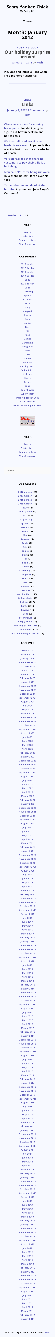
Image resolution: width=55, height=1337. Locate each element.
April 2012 (27, 1259)
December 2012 (27, 1228)
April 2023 (27, 748)
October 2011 (27, 1283)
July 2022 (27, 780)
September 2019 (27, 910)
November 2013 (27, 1185)
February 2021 (27, 847)
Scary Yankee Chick (27, 7)
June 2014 (27, 1157)
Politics (27, 374)
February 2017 (27, 1031)
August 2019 (28, 913)
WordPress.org (27, 244)
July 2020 (27, 874)
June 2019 (27, 921)
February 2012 (27, 1267)
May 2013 (27, 1208)
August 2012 (28, 1244)
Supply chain (27, 393)
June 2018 (27, 968)
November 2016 (27, 1043)
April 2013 (27, 1212)
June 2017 (27, 1016)
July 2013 (27, 1200)
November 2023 (27, 721)
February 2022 (27, 800)
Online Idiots (27, 370)
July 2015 (27, 1106)
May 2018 (27, 972)
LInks (27, 104)
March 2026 (27, 654)
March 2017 (27, 1028)
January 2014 (27, 1177)
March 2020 (27, 890)
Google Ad (27, 346)
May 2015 (27, 1114)
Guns (27, 350)
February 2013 (27, 1220)
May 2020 (27, 882)
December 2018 (27, 945)
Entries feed (27, 236)
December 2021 (27, 807)
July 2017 (27, 1012)
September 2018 (27, 957)
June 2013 (27, 1204)
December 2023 (27, 717)
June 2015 (27, 1110)
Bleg (27, 307)
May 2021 (27, 835)
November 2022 (27, 764)
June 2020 (27, 878)
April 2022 (27, 792)
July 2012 (27, 1248)
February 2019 (27, 937)
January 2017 (27, 1035)
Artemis (27, 299)
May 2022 (27, 788)
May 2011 (27, 1303)
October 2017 (27, 1000)
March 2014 (27, 1169)
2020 (27, 279)
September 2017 (27, 1004)
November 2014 (27, 1138)
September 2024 (27, 697)
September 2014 (27, 1145)
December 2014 (27, 1134)
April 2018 (27, 976)
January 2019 (27, 941)
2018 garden (27, 271)
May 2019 (27, 925)
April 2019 (27, 929)
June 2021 (27, 831)
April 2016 (27, 1071)
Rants (27, 378)
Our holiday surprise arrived (27, 54)
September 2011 (27, 1287)
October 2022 (27, 768)
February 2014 (27, 1173)
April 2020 (27, 886)
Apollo (27, 295)
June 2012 (27, 1252)
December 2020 (27, 855)
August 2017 (28, 1008)
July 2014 (27, 1153)
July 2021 (27, 827)
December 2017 (27, 992)
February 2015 (27, 1126)
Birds (27, 303)
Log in (27, 232)
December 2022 (27, 760)
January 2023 (27, 756)
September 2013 (27, 1193)
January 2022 (27, 803)
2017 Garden (28, 267)
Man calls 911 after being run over (26, 172)
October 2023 (27, 725)
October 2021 (27, 815)
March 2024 (27, 713)
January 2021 (27, 851)
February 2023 (27, 752)
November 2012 (27, 1232)
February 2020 (27, 894)
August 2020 (28, 870)
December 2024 (27, 685)
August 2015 (28, 1102)
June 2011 (27, 1299)
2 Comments (36, 110)
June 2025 (27, 670)
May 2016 (27, 1067)
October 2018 (27, 953)
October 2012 (27, 1236)
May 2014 (27, 1161)
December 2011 (27, 1275)
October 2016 (27, 1047)
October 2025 (27, 666)
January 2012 (27, 1271)
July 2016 (27, 1059)
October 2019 (27, 906)
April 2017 (27, 1024)
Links (27, 99)
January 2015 (27, 1130)
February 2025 (27, 678)
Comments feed (27, 240)
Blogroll (27, 311)
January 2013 (27, 1224)
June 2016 (27, 1063)
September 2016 (27, 1051)
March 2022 (27, 796)
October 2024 (27, 693)
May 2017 (27, 1020)
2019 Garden (28, 275)
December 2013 (27, 1181)
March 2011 (27, 1311)
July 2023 (27, 737)
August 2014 (28, 1149)
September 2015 (27, 1098)
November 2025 (27, 662)
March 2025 (27, 674)
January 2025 (27, 682)
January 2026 (27, 658)
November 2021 (27, 811)
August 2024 (28, 701)
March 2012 (27, 1263)
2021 (27, 287)
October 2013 (27, 1189)
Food (27, 334)
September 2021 (27, 819)
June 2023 (27, 740)
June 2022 (27, 784)
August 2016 (28, 1055)
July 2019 (27, 917)
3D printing (27, 291)
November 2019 (27, 902)
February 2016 (27, 1079)
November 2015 (27, 1090)
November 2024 (27, 689)
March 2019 (27, 933)
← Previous (11, 215)
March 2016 (27, 1075)
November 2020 (27, 858)
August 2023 (28, 733)
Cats (27, 319)
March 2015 (27, 1122)
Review (27, 382)
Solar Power (27, 389)
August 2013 (28, 1196)
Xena (47, 1332)
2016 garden (27, 264)
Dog (27, 326)
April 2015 (27, 1118)
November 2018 (27, 949)
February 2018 (27, 984)
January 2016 (27, 1083)
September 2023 (27, 729)
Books (27, 315)
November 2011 (27, 1279)
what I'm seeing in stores (28, 405)
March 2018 (27, 980)
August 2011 (28, 1291)
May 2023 (27, 744)
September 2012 (27, 1240)
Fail (27, 330)
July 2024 (27, 705)
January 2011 (27, 1318)
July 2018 (27, 965)
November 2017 (27, 996)
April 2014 (27, 1165)
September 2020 (27, 866)
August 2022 (28, 776)
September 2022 (27, 772)
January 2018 (27, 988)
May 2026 (27, 650)
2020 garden (27, 283)
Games (27, 338)
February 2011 (27, 1314)
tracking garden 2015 (27, 397)
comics (27, 322)
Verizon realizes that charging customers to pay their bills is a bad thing (25, 162)
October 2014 (27, 1141)
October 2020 (27, 862)
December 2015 (27, 1086)
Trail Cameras (27, 401)
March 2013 (27, 1216)
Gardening (27, 342)
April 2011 (27, 1307)
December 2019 (27, 898)
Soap (27, 385)
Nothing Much (27, 47)
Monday (27, 362)
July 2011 (27, 1295)
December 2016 (27, 1039)
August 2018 (28, 961)
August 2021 (28, 823)
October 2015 (27, 1094)
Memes (27, 358)
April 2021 (27, 839)
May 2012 (27, 1256)
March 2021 (27, 843)
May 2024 (27, 709)
